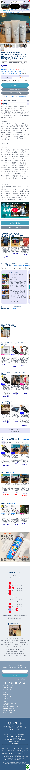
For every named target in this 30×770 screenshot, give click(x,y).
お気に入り (21, 81)
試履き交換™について (13, 96)
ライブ (4, 268)
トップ (2, 12)
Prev (2, 28)
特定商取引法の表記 (23, 96)
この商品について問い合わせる (15, 93)
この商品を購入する (15, 223)
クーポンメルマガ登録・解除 (10, 703)
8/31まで (13, 10)
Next (28, 28)
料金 (26, 268)
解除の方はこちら (23, 679)
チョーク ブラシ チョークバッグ (10, 12)
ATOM (7, 705)
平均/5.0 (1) (9, 100)
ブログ (4, 701)
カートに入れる (16, 85)
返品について (5, 96)
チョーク (18, 12)
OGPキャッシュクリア (8, 712)
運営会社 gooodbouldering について (12, 710)
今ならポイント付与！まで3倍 (14, 69)
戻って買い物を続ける (15, 227)
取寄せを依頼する (15, 89)
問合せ (27, 769)
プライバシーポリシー (8, 708)
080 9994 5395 (15, 743)
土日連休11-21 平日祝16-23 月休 (20, 265)
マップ (10, 268)
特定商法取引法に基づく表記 (10, 706)
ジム (16, 268)
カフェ (21, 268)
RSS (4, 705)
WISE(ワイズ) (4, 62)
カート (28, 2)
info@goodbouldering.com (15, 745)
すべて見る (12, 308)
